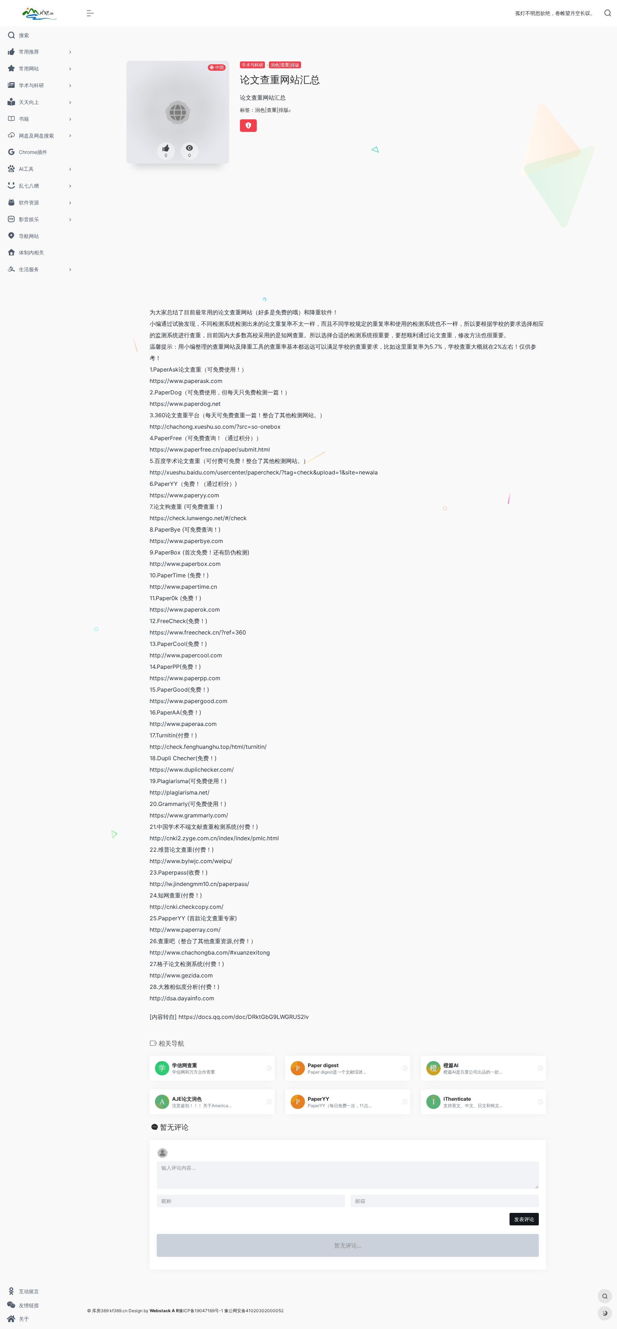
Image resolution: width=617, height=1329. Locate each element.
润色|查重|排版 (285, 65)
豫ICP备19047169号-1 (201, 1310)
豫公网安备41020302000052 (254, 1310)
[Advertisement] (348, 248)
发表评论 (524, 1219)
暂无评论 (174, 1127)
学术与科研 (252, 65)
